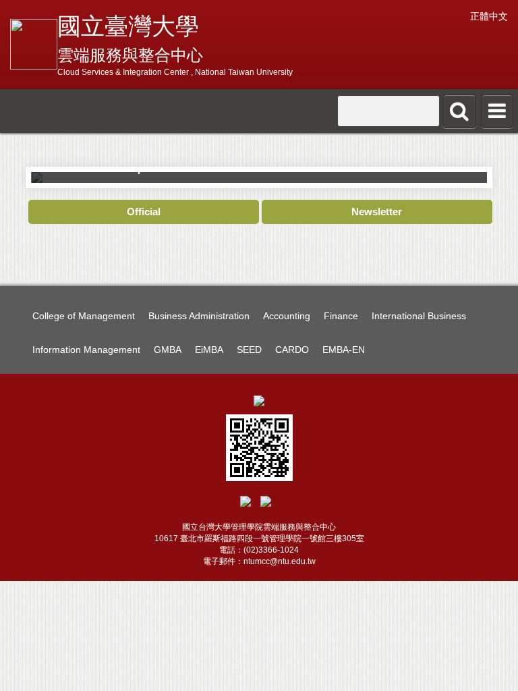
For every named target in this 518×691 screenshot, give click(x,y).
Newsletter (376, 211)
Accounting (286, 315)
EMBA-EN (343, 349)
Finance (341, 315)
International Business (419, 315)
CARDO (292, 349)
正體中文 (489, 16)
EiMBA (209, 349)
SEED (249, 349)
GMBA (167, 349)
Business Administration (199, 315)
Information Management (86, 349)
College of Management (83, 315)
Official (144, 211)
